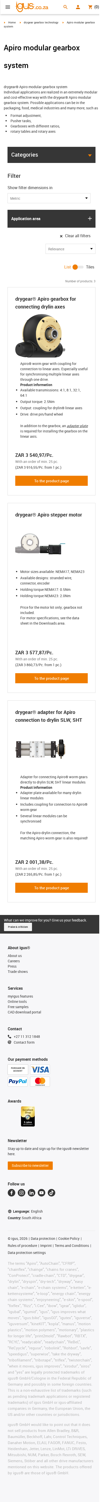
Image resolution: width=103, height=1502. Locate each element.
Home (12, 22)
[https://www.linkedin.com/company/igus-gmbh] (31, 1193)
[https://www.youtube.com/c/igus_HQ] (41, 1193)
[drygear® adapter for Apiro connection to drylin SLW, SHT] (51, 749)
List (67, 267)
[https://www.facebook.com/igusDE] (11, 1193)
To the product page (51, 480)
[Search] (65, 7)
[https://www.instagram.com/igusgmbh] (21, 1193)
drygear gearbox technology (41, 22)
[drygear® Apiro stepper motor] (51, 544)
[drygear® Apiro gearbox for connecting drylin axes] (51, 336)
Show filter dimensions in (30, 187)
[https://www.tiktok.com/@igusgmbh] (51, 1193)
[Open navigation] (8, 7)
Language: (28, 1211)
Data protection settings (27, 1252)
